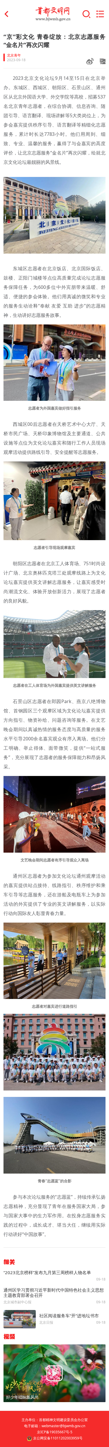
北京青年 (14, 55)
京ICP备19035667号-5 (54, 1432)
